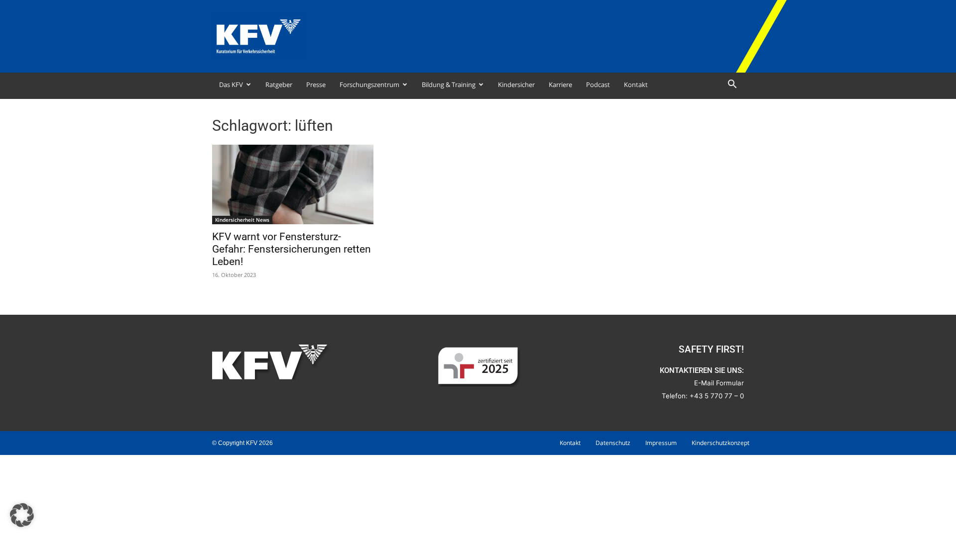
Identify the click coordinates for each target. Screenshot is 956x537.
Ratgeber (278, 84)
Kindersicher (516, 84)
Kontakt (636, 84)
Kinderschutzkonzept (720, 443)
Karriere (560, 84)
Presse (316, 84)
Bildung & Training (449, 84)
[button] (732, 85)
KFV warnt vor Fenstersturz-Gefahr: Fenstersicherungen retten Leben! (291, 249)
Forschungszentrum (369, 84)
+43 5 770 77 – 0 (717, 396)
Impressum (661, 443)
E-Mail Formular (719, 383)
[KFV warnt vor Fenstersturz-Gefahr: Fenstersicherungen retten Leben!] (292, 184)
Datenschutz (613, 443)
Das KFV (231, 84)
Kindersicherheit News (242, 219)
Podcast (598, 84)
